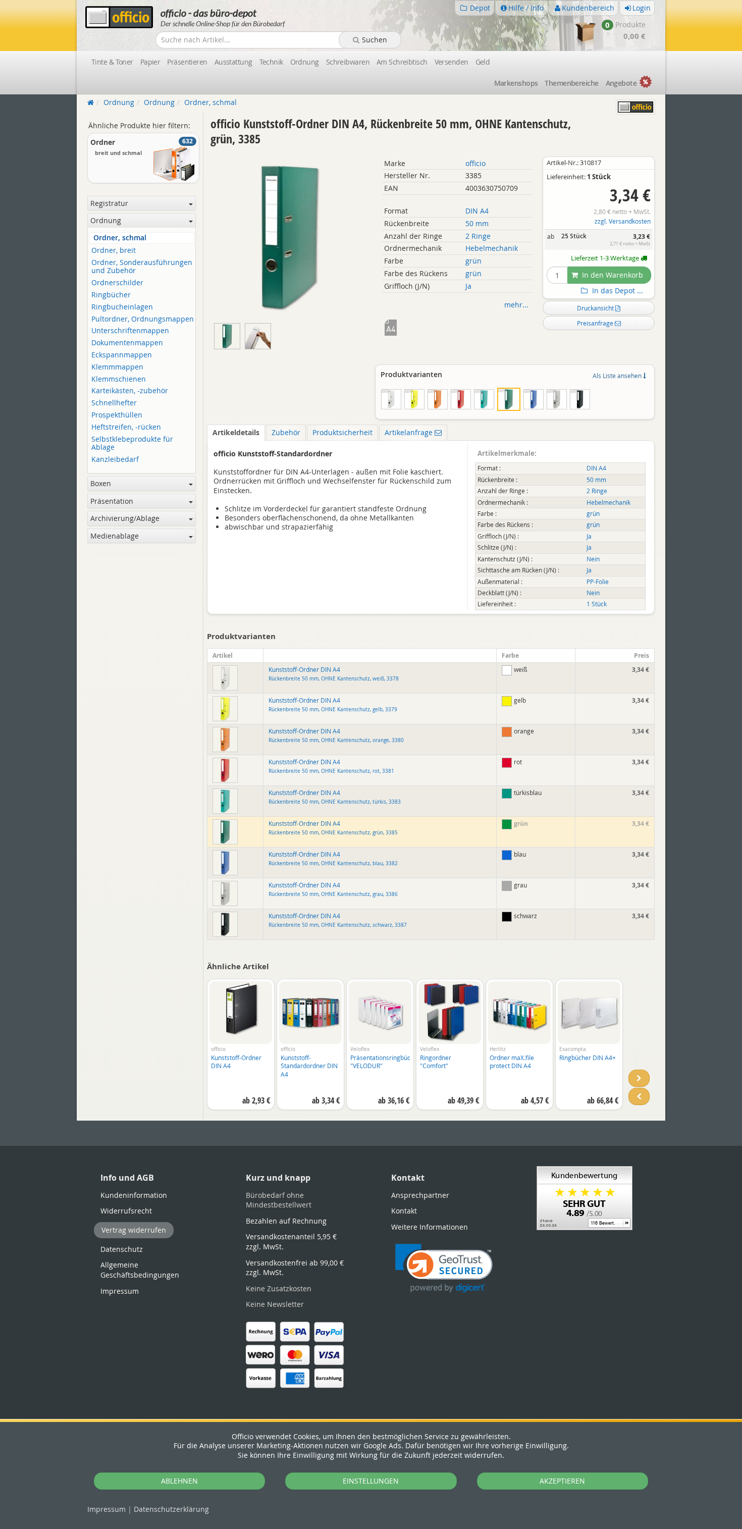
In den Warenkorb (611, 275)
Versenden (451, 62)
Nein (593, 559)
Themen (571, 83)
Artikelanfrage (410, 432)
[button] (444, 1268)
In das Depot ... (616, 290)
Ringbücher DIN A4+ (587, 1057)
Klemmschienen (118, 379)
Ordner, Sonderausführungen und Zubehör (141, 267)
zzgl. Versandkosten (623, 221)
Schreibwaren (347, 62)
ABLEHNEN (179, 1481)
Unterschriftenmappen (130, 331)
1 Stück (597, 604)
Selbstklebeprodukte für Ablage (132, 443)
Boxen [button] (100, 483)
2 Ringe (478, 236)
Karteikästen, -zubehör (129, 391)
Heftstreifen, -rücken (126, 427)
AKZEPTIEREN (562, 1481)
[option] (240, 1049)
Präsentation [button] (111, 501)
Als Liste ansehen (618, 376)
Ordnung (304, 62)
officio (475, 163)
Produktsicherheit (342, 432)
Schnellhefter (114, 403)
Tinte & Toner (112, 62)
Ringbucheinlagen (122, 307)
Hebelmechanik (491, 248)
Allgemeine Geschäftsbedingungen (139, 1270)
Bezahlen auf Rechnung (286, 1221)
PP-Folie (598, 582)
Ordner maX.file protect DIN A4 (512, 1061)
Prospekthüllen (116, 415)
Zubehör (286, 432)
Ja (468, 286)
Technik (271, 62)
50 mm (477, 223)
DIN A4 (477, 211)
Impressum (106, 1509)
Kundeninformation (133, 1195)
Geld (482, 62)
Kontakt (404, 1211)
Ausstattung (233, 62)
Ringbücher (111, 295)
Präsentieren (187, 62)
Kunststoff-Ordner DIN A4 (334, 674)
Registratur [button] (109, 203)
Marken (516, 83)
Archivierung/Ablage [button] (125, 518)
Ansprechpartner (420, 1195)
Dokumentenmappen (127, 343)
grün (473, 261)
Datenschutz (171, 1509)
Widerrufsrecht (126, 1211)
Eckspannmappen (121, 355)
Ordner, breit (113, 250)
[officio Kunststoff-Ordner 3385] (259, 334)
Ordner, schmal (119, 238)
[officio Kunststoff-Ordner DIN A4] (229, 334)
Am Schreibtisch (402, 62)
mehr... (516, 304)
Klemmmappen (117, 367)
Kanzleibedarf (115, 459)
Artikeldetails (236, 432)
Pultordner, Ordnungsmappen (142, 319)
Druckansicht (596, 308)
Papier (150, 62)
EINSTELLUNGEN (371, 1481)
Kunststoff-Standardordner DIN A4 (309, 1066)
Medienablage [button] (114, 536)
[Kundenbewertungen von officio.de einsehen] (584, 1197)
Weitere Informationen (429, 1227)
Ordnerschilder (117, 283)
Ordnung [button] (105, 220)
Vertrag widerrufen (133, 1230)
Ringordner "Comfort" (435, 1061)
